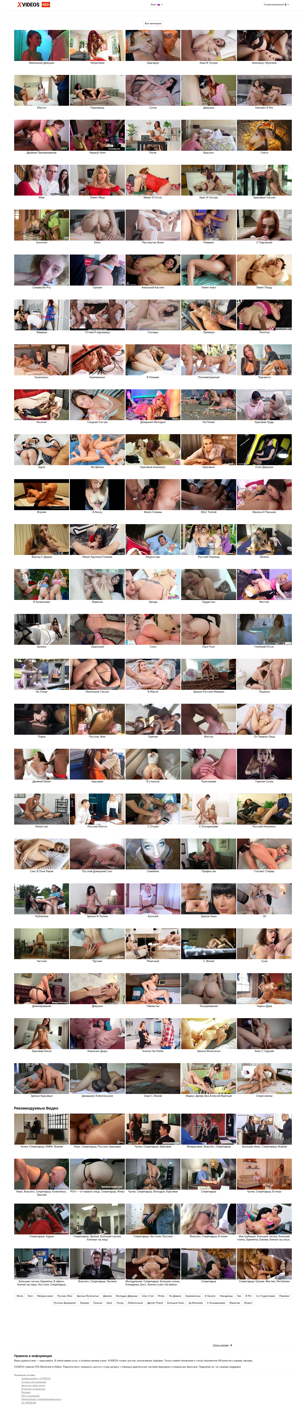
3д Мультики (195, 1302)
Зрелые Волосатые (208, 1051)
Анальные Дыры (97, 1051)
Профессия (209, 871)
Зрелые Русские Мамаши (208, 691)
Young (119, 1302)
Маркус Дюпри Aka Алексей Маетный (209, 1095)
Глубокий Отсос (264, 646)
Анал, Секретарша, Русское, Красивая (97, 1146)
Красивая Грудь (264, 422)
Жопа (20, 1295)
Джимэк (107, 1295)
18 (264, 916)
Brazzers (208, 152)
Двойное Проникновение (41, 152)
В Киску (97, 512)
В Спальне (153, 781)
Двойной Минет (41, 781)
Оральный (97, 646)
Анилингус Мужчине (264, 62)
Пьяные (97, 1302)
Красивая (97, 781)
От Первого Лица (264, 736)
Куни (109, 1302)
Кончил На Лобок (152, 1051)
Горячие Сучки (264, 781)
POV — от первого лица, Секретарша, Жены (97, 1191)
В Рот (249, 1295)
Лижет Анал (209, 287)
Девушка (208, 107)
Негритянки (97, 62)
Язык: (154, 4)
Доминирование (41, 1006)
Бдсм (41, 467)
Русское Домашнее (65, 1302)
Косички (42, 422)
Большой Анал (175, 1302)
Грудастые (208, 601)
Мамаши (41, 332)
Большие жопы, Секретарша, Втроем (264, 1146)
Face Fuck (208, 646)
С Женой (208, 961)
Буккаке (84, 1302)
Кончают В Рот (264, 107)
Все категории (153, 23)
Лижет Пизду (264, 287)
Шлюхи (41, 646)
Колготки (41, 242)
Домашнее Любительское (97, 1095)
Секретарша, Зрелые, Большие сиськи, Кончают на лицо (97, 1238)
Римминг (208, 242)
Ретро (161, 1295)
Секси (264, 152)
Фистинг (264, 601)
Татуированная (209, 1006)
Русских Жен (97, 736)
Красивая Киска (41, 1051)
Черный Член (97, 152)
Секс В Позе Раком (41, 871)
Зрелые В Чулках (97, 916)
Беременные (97, 377)
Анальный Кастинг (153, 287)
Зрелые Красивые (42, 1095)
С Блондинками (208, 826)
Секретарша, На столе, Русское (153, 1236)
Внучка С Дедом (42, 556)
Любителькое (135, 1302)
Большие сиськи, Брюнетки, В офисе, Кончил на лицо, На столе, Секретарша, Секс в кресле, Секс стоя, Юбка (41, 1284)
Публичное (41, 916)
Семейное (153, 871)
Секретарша (208, 1191)
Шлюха (264, 556)
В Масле (153, 691)
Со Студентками (265, 1295)
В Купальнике (41, 601)
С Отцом (153, 826)
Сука (264, 961)
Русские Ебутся (97, 826)
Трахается (264, 377)
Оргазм (97, 287)
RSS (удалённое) (30, 1396)
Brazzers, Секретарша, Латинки (97, 1281)
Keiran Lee (41, 826)
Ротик (152, 152)
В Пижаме (153, 377)
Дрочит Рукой (155, 1302)
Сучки (153, 107)
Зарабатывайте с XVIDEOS (36, 1378)
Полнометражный (208, 377)
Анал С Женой (153, 1095)
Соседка (153, 332)
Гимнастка (153, 1006)
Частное (42, 961)
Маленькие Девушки (41, 62)
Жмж (42, 197)
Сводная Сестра (97, 422)
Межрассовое (45, 1295)
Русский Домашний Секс (97, 871)
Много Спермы (153, 512)
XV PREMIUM (28, 1402)
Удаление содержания (33, 1389)
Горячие (153, 736)
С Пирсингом (264, 242)
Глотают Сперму (264, 871)
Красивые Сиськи (264, 197)
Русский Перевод (208, 556)
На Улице (41, 691)
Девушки (97, 1006)
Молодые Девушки (127, 1295)
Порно (42, 736)
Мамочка (97, 601)
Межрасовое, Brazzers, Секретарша (209, 1146)
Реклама (25, 1392)
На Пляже (209, 422)
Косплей (153, 916)
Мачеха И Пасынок (264, 512)
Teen (30, 1295)
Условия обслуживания (33, 1382)
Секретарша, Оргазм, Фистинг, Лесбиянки (264, 1281)
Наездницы (226, 1295)
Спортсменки (264, 1095)
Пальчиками (208, 781)
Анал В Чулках (209, 62)
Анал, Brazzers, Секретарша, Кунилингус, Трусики (41, 1193)
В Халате (210, 1295)
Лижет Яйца (97, 197)
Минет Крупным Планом (97, 556)
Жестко (208, 736)
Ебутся (41, 107)
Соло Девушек (264, 467)
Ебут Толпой (208, 512)
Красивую (153, 62)
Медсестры (153, 556)
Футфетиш (97, 467)
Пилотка (264, 332)
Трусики (97, 961)
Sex (239, 1295)
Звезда (153, 601)
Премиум (208, 332)
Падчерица (97, 107)
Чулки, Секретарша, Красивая (153, 1146)
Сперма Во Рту (41, 287)
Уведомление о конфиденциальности (41, 1399)
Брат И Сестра (209, 197)
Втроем (41, 512)
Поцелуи (264, 691)
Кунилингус (42, 377)
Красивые (209, 467)
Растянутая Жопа (153, 242)
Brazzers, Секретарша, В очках (209, 1236)
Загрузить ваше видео (33, 1385)
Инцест (248, 1302)
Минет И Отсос (153, 197)
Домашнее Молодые (153, 422)
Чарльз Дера (264, 1006)
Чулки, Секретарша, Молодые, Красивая (153, 1191)
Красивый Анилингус (153, 467)
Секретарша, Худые (42, 1236)
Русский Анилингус (264, 826)
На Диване (175, 1295)
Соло (153, 646)
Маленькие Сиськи (97, 691)
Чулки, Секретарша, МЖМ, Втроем (41, 1146)
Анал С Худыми (264, 1051)
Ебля (97, 242)
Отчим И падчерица (97, 332)
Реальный (153, 961)
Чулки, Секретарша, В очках (264, 1191)
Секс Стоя (148, 1295)
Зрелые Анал (209, 916)
